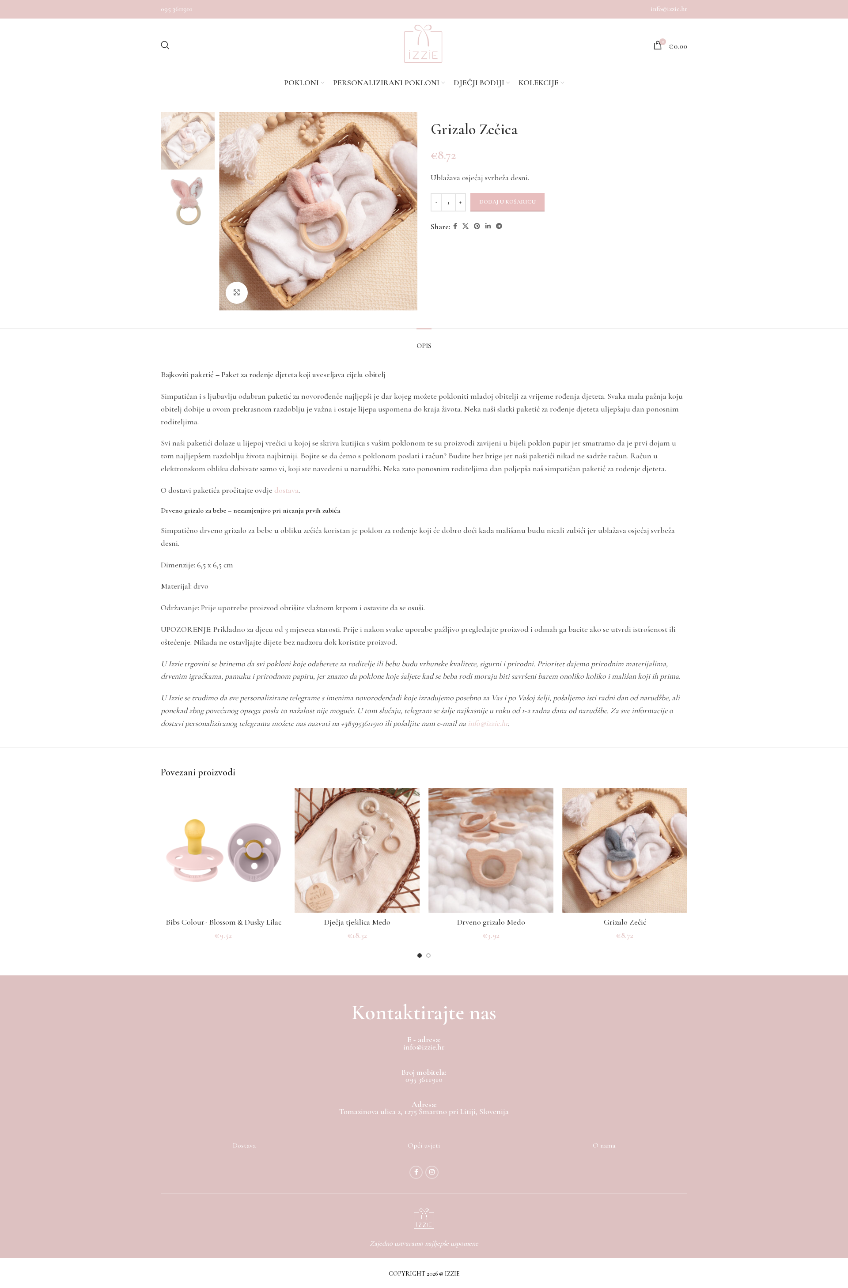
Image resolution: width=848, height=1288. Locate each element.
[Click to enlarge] (237, 293)
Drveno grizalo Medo (491, 922)
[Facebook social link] (455, 226)
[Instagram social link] (432, 1172)
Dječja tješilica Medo (357, 922)
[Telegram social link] (499, 226)
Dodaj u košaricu (507, 201)
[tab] (424, 341)
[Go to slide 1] (419, 955)
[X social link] (465, 226)
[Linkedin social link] (488, 226)
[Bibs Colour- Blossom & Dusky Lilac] (223, 850)
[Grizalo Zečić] (624, 850)
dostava (286, 490)
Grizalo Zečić (625, 922)
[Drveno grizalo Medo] (490, 850)
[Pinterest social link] (477, 226)
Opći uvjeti (424, 1145)
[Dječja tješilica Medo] (357, 850)
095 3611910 (177, 8)
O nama (604, 1145)
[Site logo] (423, 45)
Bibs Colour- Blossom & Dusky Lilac (223, 922)
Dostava (244, 1145)
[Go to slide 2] (428, 955)
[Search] (165, 45)
